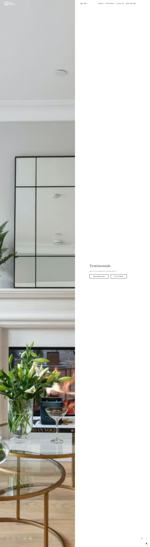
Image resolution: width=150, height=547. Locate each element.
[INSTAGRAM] (13, 538)
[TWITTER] (19, 538)
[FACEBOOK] (8, 538)
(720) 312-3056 (131, 3)
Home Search (110, 3)
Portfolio (101, 3)
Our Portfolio (118, 276)
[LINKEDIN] (25, 538)
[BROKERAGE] (30, 538)
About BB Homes (99, 276)
